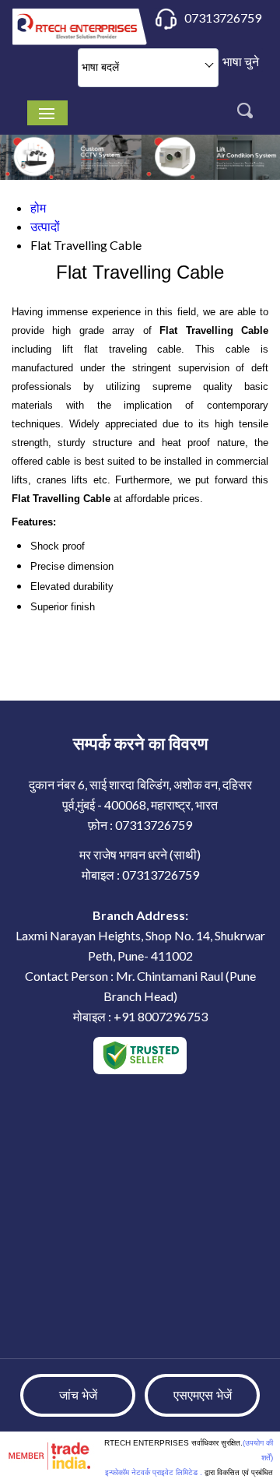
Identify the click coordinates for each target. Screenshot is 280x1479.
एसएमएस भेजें (202, 1395)
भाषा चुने (240, 61)
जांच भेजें (78, 1395)
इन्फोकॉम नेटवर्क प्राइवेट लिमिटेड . (153, 1472)
